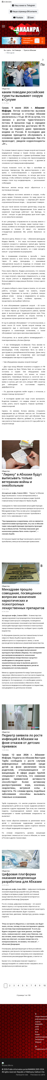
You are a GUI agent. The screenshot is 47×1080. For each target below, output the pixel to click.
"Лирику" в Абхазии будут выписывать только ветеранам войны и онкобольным (22, 479)
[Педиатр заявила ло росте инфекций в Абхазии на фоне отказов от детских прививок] (20, 717)
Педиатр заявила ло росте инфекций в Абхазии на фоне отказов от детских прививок (22, 740)
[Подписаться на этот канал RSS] (43, 60)
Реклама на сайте (37, 1075)
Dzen (31, 17)
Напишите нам (22, 1075)
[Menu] (3, 26)
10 (44, 985)
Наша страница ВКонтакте (24, 11)
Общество (6, 89)
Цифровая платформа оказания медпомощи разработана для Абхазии (22, 878)
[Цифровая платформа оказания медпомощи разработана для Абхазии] (20, 859)
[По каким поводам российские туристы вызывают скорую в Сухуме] (20, 74)
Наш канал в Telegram (24, 5)
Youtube (19, 17)
